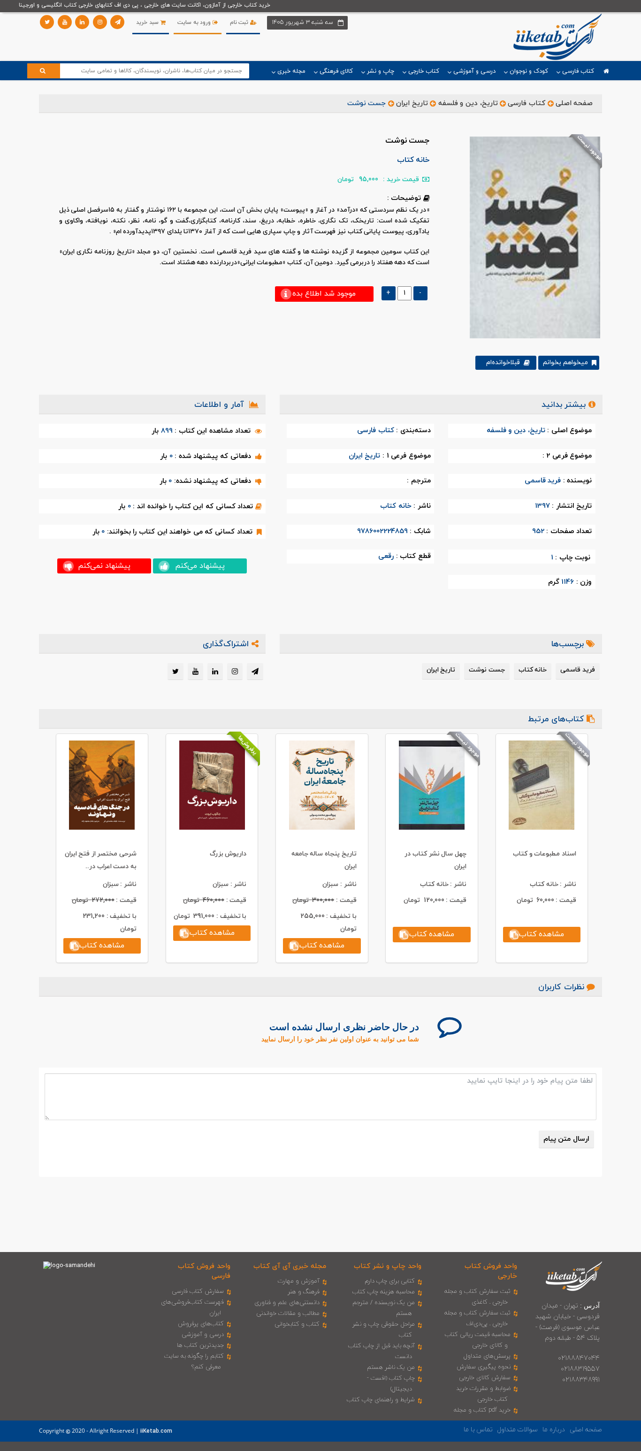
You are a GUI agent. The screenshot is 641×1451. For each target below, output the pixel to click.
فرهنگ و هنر (304, 1292)
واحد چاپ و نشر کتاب (387, 1266)
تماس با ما (478, 1429)
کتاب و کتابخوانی (297, 1324)
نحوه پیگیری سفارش (484, 1367)
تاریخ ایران (412, 103)
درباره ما (553, 1429)
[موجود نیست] (531, 237)
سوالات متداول (517, 1429)
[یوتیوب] (65, 22)
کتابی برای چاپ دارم (390, 1281)
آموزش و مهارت (299, 1281)
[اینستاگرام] (100, 22)
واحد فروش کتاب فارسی (204, 1271)
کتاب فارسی (526, 103)
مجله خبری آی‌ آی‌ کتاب (289, 1266)
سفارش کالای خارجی (485, 1378)
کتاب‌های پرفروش (201, 1324)
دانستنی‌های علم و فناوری (287, 1302)
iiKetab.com (156, 1431)
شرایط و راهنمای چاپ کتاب (381, 1400)
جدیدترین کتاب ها (200, 1345)
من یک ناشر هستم (391, 1367)
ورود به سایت (195, 22)
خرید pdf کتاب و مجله (482, 1410)
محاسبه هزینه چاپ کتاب (383, 1292)
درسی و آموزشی (203, 1334)
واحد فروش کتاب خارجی (491, 1271)
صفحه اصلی (574, 103)
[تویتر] (47, 22)
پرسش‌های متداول (487, 1356)
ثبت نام (240, 22)
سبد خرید (148, 22)
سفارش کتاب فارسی (198, 1291)
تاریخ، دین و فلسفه (468, 103)
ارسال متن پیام (566, 1139)
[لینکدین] (82, 22)
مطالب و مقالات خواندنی (288, 1313)
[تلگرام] (117, 22)
